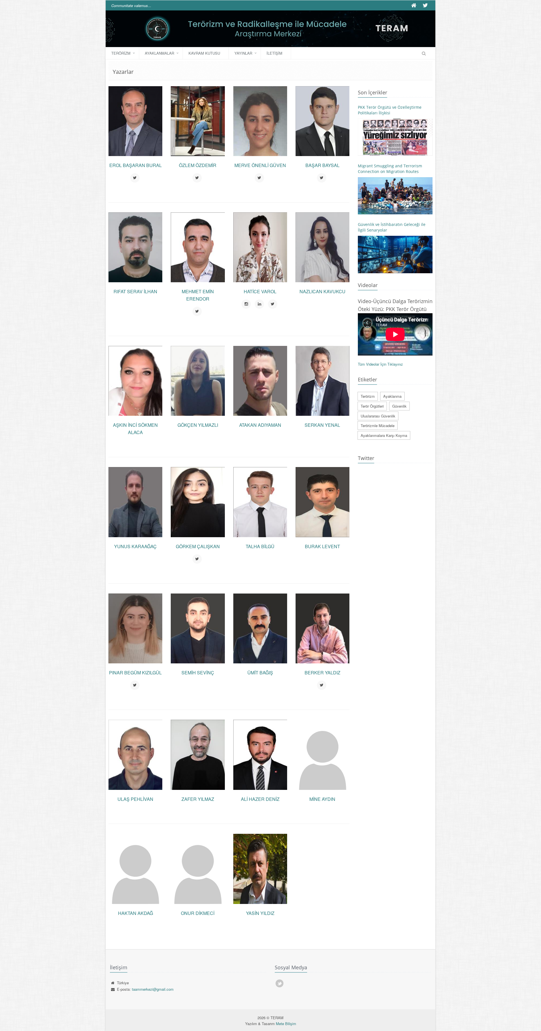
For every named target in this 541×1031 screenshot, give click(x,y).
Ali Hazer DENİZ (260, 799)
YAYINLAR (243, 53)
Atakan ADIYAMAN (260, 425)
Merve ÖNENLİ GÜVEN (260, 165)
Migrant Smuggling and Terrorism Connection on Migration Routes (390, 168)
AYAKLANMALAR (159, 53)
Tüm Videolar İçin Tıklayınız (380, 364)
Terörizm (120, 53)
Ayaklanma (392, 396)
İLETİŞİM (274, 53)
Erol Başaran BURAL (135, 165)
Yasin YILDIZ (260, 913)
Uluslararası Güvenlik (378, 416)
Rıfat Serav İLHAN (135, 291)
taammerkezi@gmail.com (153, 989)
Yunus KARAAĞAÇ (135, 546)
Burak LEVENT (322, 546)
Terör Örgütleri (372, 406)
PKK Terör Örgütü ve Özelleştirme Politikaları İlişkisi (390, 110)
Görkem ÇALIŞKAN (198, 546)
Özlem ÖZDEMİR (197, 165)
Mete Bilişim (286, 1023)
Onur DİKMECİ (197, 913)
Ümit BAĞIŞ (260, 672)
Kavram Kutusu (204, 53)
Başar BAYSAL (322, 165)
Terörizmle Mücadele (377, 425)
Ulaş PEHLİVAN (135, 799)
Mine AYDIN (322, 799)
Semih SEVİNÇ (197, 672)
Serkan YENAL (322, 425)
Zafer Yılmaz (197, 799)
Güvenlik (399, 406)
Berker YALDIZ (322, 672)
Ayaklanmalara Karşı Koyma (384, 435)
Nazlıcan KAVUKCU (322, 291)
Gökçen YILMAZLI (198, 425)
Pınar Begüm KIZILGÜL (135, 672)
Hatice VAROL (260, 291)
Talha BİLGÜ (260, 546)
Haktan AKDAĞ (135, 913)
